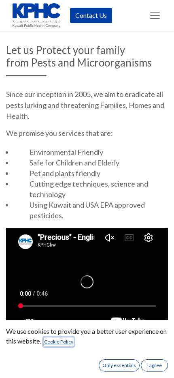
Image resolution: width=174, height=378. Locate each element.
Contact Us (91, 15)
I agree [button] (154, 365)
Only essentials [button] (119, 365)
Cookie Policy (58, 342)
